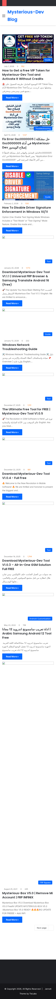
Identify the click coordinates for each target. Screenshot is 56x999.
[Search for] (52, 16)
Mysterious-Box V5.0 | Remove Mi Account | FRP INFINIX (27, 895)
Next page (42, 928)
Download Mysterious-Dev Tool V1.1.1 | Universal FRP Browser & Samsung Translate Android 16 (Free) (26, 278)
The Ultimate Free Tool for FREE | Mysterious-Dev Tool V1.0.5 (26, 411)
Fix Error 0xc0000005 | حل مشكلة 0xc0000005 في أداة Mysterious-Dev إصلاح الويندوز (26, 143)
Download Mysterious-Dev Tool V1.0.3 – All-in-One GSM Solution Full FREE (26, 564)
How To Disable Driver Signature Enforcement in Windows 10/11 (26, 209)
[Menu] (3, 16)
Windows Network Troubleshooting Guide (19, 347)
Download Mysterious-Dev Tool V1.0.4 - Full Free (26, 476)
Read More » (12, 97)
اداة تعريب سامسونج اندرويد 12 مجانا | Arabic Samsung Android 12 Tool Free (26, 633)
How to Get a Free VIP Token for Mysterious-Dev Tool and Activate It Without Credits (26, 74)
